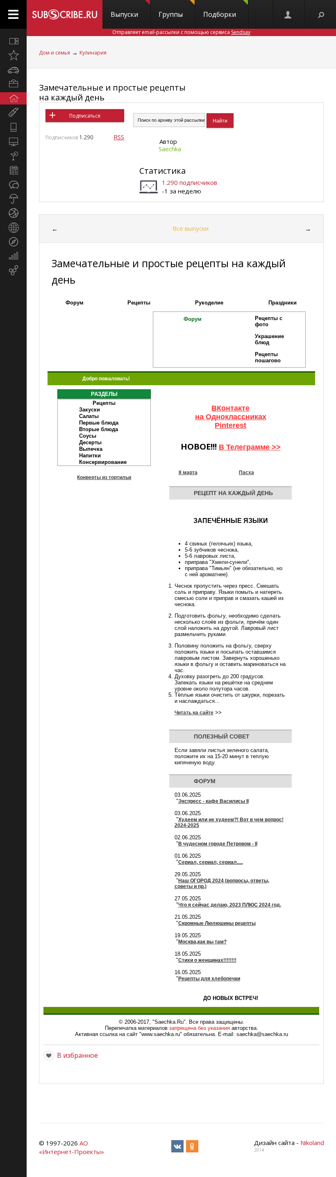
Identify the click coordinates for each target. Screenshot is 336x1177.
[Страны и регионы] (13, 227)
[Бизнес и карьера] (13, 84)
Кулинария (93, 52)
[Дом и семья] (13, 98)
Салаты (89, 416)
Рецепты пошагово (268, 357)
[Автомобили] (13, 70)
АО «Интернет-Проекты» (71, 1147)
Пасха (246, 472)
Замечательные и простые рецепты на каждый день (112, 92)
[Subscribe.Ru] (64, 14)
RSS (119, 137)
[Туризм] (13, 242)
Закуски (89, 410)
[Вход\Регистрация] (288, 14)
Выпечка (90, 449)
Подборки (219, 14)
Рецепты (138, 303)
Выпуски (124, 14)
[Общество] (13, 184)
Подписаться (84, 115)
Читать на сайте (194, 713)
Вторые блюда (98, 429)
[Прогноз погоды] (13, 199)
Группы (171, 14)
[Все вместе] (13, 41)
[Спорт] (13, 213)
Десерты (90, 442)
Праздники (282, 303)
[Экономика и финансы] (13, 256)
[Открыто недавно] (13, 55)
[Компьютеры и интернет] (13, 141)
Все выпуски (191, 228)
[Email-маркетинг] (13, 270)
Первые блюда (98, 423)
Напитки (90, 455)
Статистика (162, 170)
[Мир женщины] (13, 113)
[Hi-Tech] (13, 127)
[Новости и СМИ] (13, 170)
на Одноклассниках (230, 417)
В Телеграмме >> (250, 447)
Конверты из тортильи (104, 477)
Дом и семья (54, 52)
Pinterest (230, 425)
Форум (75, 303)
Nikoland (312, 1142)
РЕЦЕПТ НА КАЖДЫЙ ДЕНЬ (233, 493)
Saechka (170, 149)
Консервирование (103, 462)
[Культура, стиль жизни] (13, 156)
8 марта (188, 472)
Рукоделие (209, 303)
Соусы (87, 436)
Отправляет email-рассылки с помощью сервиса (181, 32)
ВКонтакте (230, 408)
